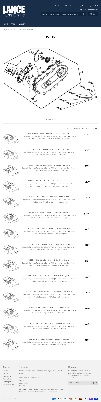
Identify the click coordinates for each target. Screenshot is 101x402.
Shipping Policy (8, 382)
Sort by (69, 128)
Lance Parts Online (13, 399)
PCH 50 (13, 29)
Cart (94, 14)
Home (5, 24)
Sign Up (94, 383)
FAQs (13, 24)
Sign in (82, 9)
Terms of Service (8, 384)
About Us (22, 24)
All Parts (5, 373)
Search (5, 371)
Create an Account (92, 9)
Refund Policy (7, 379)
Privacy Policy (7, 376)
